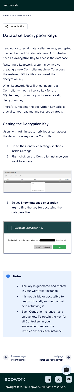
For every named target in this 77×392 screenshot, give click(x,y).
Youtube (69, 379)
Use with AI (15, 26)
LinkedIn (48, 379)
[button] (66, 370)
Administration (24, 15)
